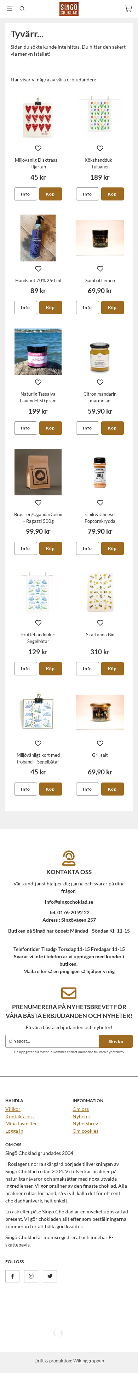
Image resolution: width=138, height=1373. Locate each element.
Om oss (81, 1109)
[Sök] (22, 9)
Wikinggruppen (88, 1360)
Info (25, 194)
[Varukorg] (128, 8)
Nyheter (82, 1116)
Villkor (13, 1109)
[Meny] (10, 8)
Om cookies (85, 1131)
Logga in (14, 1131)
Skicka (116, 1041)
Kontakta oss (19, 1116)
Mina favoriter (21, 1123)
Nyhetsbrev (85, 1123)
